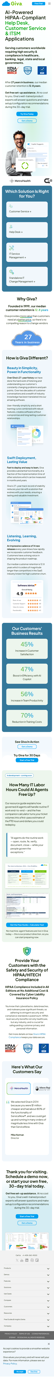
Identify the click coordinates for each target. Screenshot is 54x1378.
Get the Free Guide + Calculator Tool (27, 924)
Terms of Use (24, 1334)
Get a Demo (27, 120)
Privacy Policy (11, 1334)
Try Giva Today (27, 114)
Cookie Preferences (40, 1334)
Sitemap (12, 1337)
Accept (20, 1371)
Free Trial (39, 3)
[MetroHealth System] (19, 1089)
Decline (34, 1371)
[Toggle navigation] (49, 4)
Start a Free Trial (27, 760)
